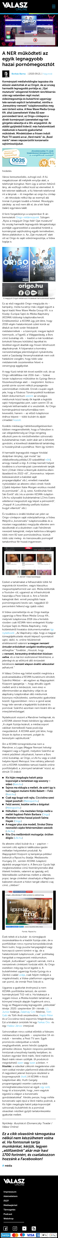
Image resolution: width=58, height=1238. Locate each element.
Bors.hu (18, 784)
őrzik (23, 1076)
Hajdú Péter (46, 1015)
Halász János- (15, 1025)
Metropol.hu (31, 801)
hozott (17, 420)
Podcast (8, 1214)
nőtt (47, 459)
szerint (29, 396)
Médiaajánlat (10, 1205)
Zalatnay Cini (27, 1011)
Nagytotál (47, 74)
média (7, 1165)
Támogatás (9, 1209)
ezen (20, 1062)
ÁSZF (6, 1200)
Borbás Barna (19, 74)
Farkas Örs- (44, 1022)
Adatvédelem (11, 1196)
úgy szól (45, 1087)
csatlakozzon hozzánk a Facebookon (28, 1157)
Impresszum (10, 1192)
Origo (46, 814)
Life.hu (10, 831)
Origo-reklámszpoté (27, 217)
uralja (22, 974)
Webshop (9, 1218)
